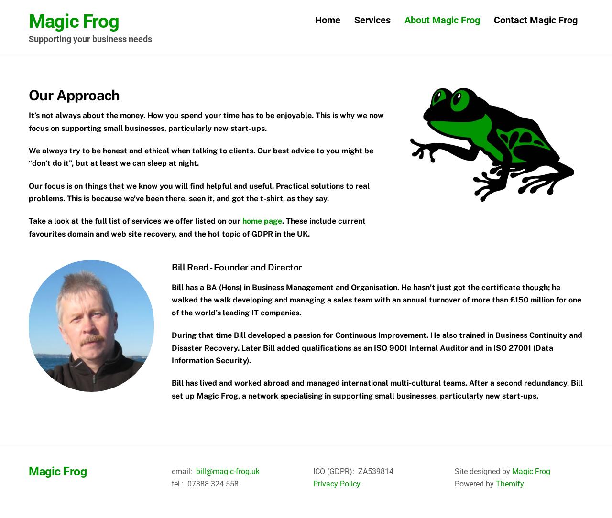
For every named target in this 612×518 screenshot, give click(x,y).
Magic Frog (531, 471)
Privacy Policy (337, 483)
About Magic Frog (442, 20)
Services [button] (372, 20)
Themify (510, 483)
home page (262, 221)
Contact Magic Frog (536, 20)
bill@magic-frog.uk (228, 471)
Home (327, 20)
